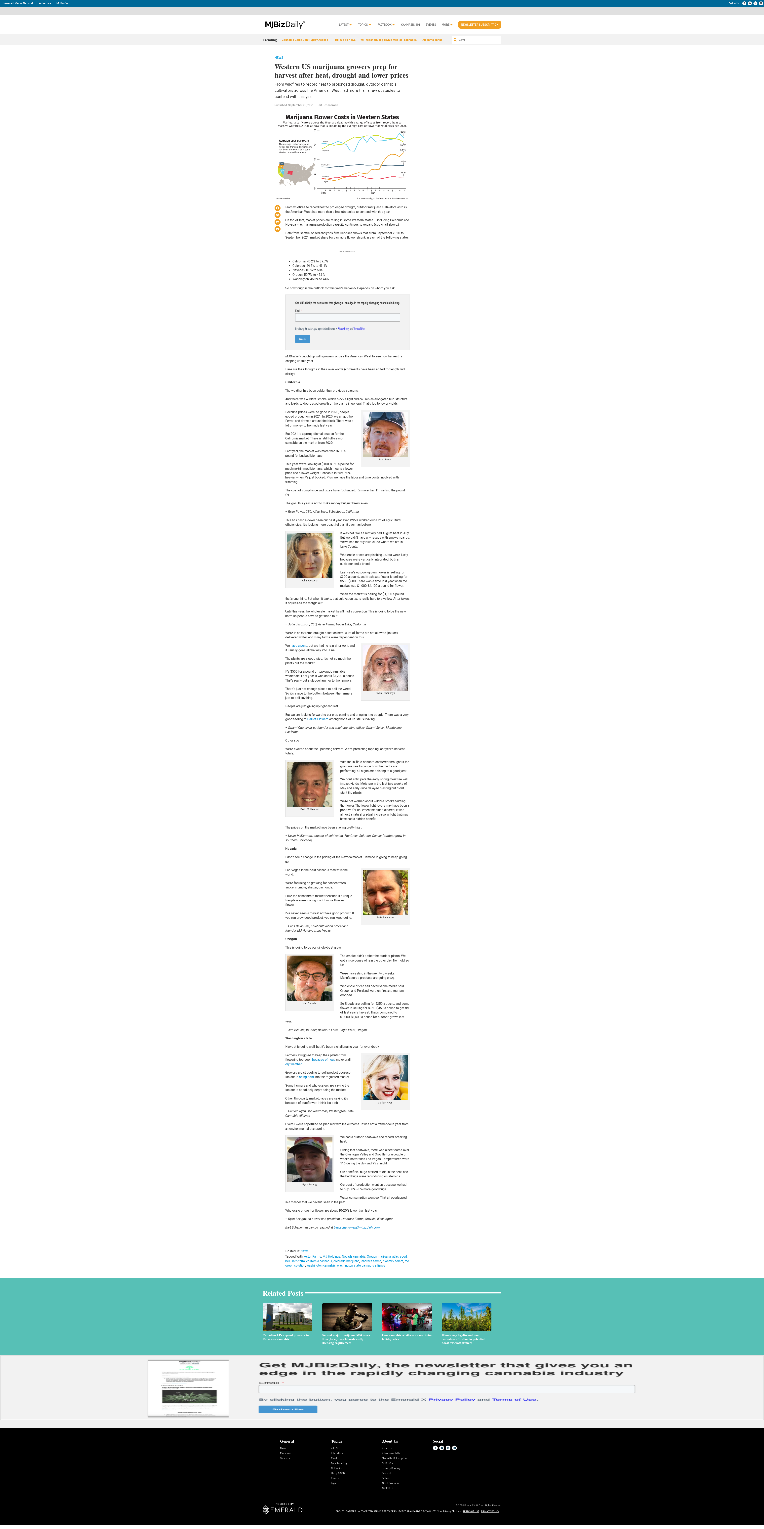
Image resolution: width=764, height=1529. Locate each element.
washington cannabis (321, 1265)
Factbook (384, 24)
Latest (344, 24)
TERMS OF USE (471, 1511)
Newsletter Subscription (480, 24)
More (445, 24)
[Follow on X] (755, 3)
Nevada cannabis (353, 1256)
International (337, 1453)
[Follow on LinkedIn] (750, 3)
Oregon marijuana (379, 1256)
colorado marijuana (346, 1261)
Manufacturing (339, 1463)
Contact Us (388, 1488)
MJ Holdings (331, 1256)
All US (334, 1448)
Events (431, 24)
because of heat (323, 1059)
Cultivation (336, 1468)
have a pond (299, 646)
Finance (335, 1478)
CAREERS (351, 1511)
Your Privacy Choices (449, 1511)
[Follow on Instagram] (761, 3)
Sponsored (285, 1458)
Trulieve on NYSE (344, 39)
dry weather (293, 1064)
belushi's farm (295, 1261)
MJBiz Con (388, 1463)
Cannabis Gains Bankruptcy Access (305, 39)
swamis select (393, 1261)
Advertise (45, 3)
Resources (285, 1453)
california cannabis (319, 1261)
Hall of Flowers (317, 719)
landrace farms (371, 1261)
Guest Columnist (391, 1483)
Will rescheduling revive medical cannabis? (389, 39)
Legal (333, 1483)
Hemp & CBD (338, 1473)
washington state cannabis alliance (361, 1265)
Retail (334, 1458)
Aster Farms (312, 1256)
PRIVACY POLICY (490, 1511)
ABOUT (340, 1511)
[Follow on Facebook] (744, 3)
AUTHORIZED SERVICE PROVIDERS (377, 1511)
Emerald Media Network (19, 3)
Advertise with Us (391, 1453)
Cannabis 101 (410, 24)
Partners (386, 1478)
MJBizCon (63, 3)
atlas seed (399, 1256)
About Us (387, 1448)
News (279, 58)
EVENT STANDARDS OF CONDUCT (417, 1511)
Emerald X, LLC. (472, 1505)
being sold (306, 1077)
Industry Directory (391, 1468)
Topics (363, 24)
